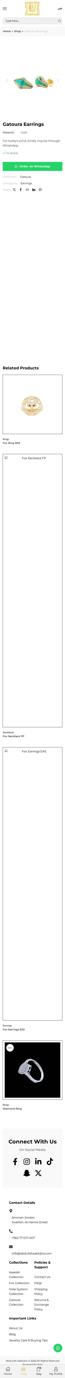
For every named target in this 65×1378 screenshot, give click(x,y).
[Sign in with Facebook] (21, 190)
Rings (6, 439)
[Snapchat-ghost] (26, 1173)
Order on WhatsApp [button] (35, 166)
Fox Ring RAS (11, 443)
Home (7, 31)
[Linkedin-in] (38, 1161)
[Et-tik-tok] (50, 1161)
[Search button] (59, 21)
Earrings (26, 183)
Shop (17, 31)
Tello (40, 1364)
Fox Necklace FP (13, 736)
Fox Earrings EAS (14, 1029)
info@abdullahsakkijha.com (32, 1253)
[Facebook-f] (15, 1161)
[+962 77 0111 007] (11, 1231)
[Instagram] (26, 1161)
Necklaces (8, 732)
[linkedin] (34, 190)
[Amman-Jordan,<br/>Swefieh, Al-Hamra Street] (11, 1211)
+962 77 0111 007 (23, 1238)
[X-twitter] (38, 1173)
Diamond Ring (12, 1108)
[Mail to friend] (27, 190)
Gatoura (25, 176)
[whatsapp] (40, 190)
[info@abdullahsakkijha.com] (11, 1247)
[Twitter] (14, 190)
